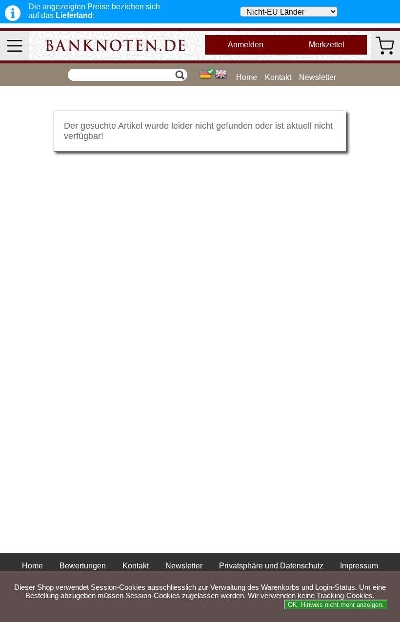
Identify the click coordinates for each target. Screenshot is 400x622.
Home (246, 77)
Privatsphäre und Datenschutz (271, 566)
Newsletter (317, 77)
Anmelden (245, 44)
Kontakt (278, 77)
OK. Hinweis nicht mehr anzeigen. (336, 604)
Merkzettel (326, 44)
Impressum (359, 566)
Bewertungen (83, 566)
